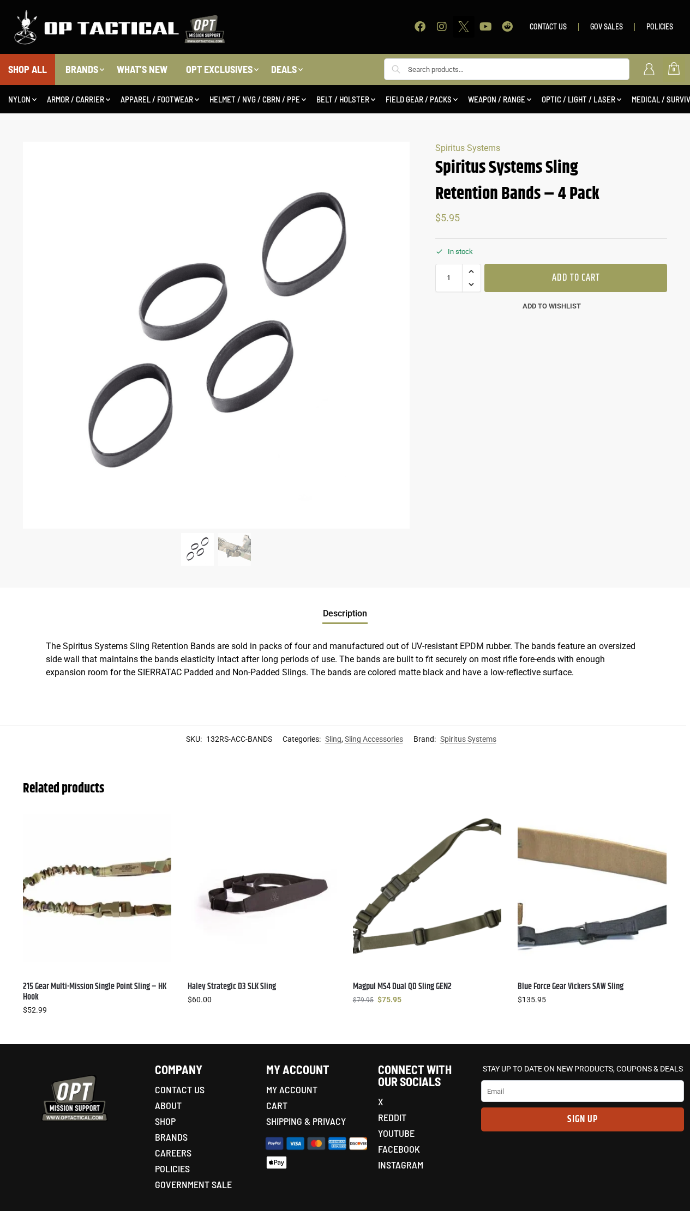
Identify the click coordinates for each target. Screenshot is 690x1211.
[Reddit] (507, 27)
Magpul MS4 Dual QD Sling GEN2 (402, 987)
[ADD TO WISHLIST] (157, 827)
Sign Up (582, 1119)
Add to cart (576, 278)
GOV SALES (606, 26)
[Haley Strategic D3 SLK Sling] (262, 888)
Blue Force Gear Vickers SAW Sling (570, 987)
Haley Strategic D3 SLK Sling (232, 987)
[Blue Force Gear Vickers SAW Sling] (592, 888)
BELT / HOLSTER (342, 99)
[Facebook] (420, 27)
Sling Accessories (374, 739)
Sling (333, 739)
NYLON (19, 99)
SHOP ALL (27, 69)
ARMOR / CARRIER (75, 99)
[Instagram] (442, 27)
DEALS (284, 69)
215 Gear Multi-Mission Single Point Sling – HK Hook (94, 992)
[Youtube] (485, 27)
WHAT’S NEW (142, 69)
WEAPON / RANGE (496, 99)
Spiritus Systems (467, 148)
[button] (472, 271)
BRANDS (81, 69)
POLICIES (659, 26)
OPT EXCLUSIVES (219, 69)
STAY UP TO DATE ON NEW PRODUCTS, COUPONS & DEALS (583, 1068)
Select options (97, 1033)
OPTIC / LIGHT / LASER (578, 99)
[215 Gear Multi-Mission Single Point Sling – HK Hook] (97, 888)
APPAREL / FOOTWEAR (157, 99)
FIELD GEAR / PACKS (419, 99)
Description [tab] (345, 613)
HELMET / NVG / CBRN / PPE (254, 99)
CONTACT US (548, 26)
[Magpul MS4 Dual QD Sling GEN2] (427, 888)
